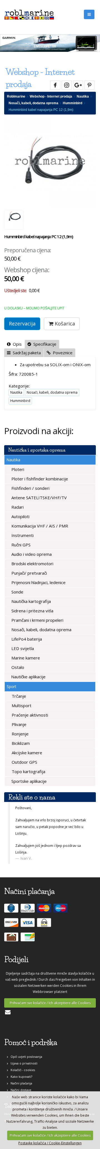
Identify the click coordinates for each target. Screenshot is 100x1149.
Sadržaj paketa (26, 352)
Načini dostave (19, 1090)
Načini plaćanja (20, 1083)
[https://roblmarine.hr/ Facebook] (54, 84)
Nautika (83, 96)
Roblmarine (16, 96)
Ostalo (17, 667)
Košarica (64, 323)
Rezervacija (22, 323)
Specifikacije (43, 344)
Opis (16, 344)
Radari (17, 507)
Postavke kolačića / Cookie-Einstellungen (50, 1143)
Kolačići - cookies (21, 1070)
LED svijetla (22, 648)
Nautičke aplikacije (28, 676)
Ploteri (17, 469)
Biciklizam (20, 743)
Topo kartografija (28, 771)
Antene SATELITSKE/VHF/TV (38, 497)
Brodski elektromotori (31, 563)
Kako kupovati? (20, 1076)
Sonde (16, 592)
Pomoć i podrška (30, 1042)
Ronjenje (20, 734)
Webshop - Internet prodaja (51, 96)
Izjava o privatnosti (23, 1063)
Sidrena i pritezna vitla (31, 610)
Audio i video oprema (31, 554)
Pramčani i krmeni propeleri (36, 620)
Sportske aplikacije (28, 781)
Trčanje (18, 696)
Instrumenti (22, 535)
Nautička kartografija (30, 601)
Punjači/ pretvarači (28, 573)
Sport (11, 686)
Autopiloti (19, 516)
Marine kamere (25, 658)
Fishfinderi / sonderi (29, 488)
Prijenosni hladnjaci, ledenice (38, 582)
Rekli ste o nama (31, 797)
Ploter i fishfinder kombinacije (39, 478)
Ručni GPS (20, 544)
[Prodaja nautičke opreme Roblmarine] (29, 13)
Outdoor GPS (24, 762)
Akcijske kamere (26, 752)
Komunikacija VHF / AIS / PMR (39, 526)
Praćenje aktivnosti (29, 715)
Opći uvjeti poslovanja (25, 1056)
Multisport (21, 705)
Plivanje (18, 724)
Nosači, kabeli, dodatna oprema (33, 103)
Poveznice (61, 352)
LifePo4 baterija (26, 639)
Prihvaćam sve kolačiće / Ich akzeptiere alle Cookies (50, 1002)
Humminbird (72, 103)
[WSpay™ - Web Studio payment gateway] (44, 925)
